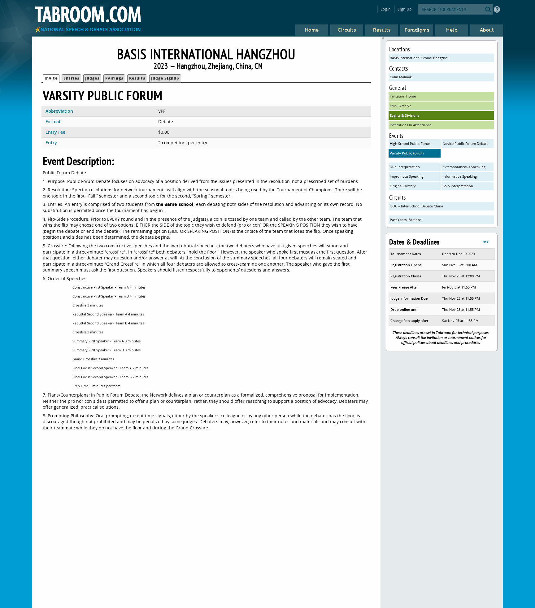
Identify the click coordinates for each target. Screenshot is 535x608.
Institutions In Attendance (410, 125)
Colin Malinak (401, 77)
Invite (51, 78)
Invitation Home (403, 96)
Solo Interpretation (458, 186)
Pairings (114, 78)
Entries (71, 78)
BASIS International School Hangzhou (420, 57)
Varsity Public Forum (407, 153)
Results (137, 78)
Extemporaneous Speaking (464, 166)
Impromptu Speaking (407, 176)
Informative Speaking (460, 176)
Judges (92, 78)
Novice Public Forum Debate (465, 143)
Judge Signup (165, 78)
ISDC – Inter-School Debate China (416, 206)
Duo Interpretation (405, 166)
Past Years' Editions (405, 219)
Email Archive (400, 105)
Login (386, 9)
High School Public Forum (410, 143)
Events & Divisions (404, 115)
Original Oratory (403, 186)
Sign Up (404, 9)
